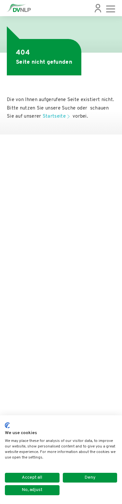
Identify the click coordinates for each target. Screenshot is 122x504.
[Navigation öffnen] (110, 8)
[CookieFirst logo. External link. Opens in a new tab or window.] (7, 425)
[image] (18, 8)
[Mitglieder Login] (97, 8)
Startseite (54, 116)
